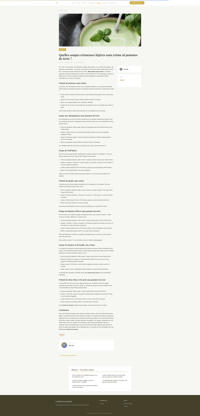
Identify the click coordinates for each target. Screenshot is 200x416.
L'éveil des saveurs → (137, 2)
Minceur (99, 2)
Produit (105, 2)
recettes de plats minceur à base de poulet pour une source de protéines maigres (113, 376)
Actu (79, 2)
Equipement (92, 2)
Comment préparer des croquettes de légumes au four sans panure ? (85, 386)
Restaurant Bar (112, 2)
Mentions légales (128, 403)
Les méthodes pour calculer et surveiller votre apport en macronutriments (114, 381)
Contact (126, 406)
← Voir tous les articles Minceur (68, 355)
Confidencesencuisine (64, 401)
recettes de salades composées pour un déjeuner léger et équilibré (82, 381)
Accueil (74, 2)
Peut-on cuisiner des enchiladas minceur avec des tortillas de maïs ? (84, 376)
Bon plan (84, 2)
